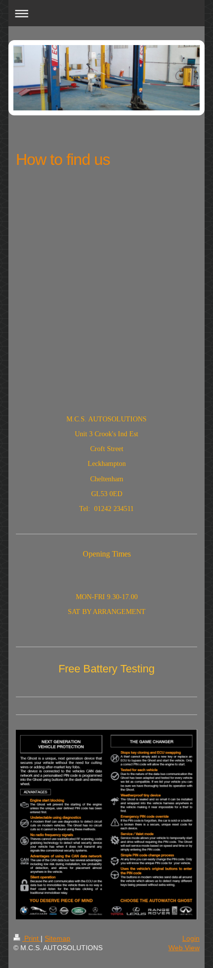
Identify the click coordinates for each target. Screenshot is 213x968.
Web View (184, 948)
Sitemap (57, 938)
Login (191, 938)
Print (31, 938)
